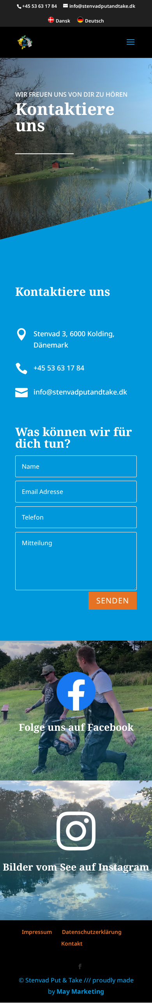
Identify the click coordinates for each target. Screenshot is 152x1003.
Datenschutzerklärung (92, 931)
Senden (112, 600)
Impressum (37, 931)
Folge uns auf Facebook (76, 727)
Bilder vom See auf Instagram (76, 866)
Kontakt (72, 943)
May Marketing (80, 991)
